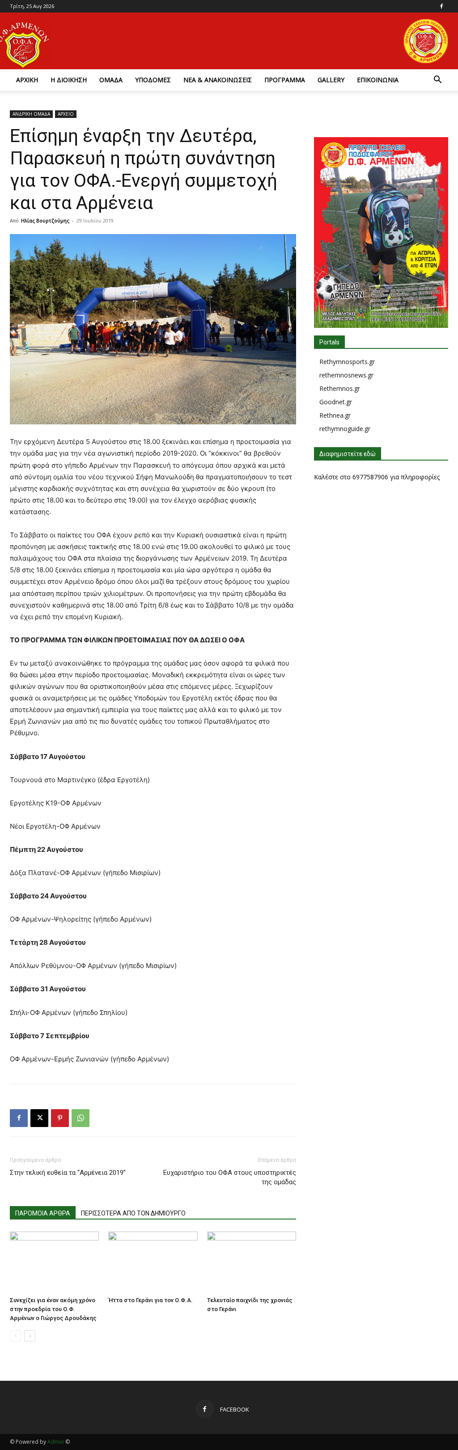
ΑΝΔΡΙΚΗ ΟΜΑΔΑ (31, 114)
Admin (55, 1442)
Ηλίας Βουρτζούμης (45, 220)
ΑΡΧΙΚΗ (27, 79)
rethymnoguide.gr (344, 428)
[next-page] (29, 1335)
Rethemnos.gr (339, 388)
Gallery (331, 79)
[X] (39, 1118)
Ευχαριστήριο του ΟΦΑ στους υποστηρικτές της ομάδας (229, 1177)
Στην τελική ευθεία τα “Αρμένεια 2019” (68, 1173)
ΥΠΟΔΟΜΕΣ (153, 79)
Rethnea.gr (335, 415)
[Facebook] (441, 6)
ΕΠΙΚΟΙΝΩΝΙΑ (378, 79)
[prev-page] (15, 1335)
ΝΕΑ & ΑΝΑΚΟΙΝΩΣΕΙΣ (217, 79)
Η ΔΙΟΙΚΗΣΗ (69, 79)
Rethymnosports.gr (347, 361)
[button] (437, 80)
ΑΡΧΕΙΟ (66, 114)
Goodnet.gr (335, 402)
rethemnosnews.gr (346, 375)
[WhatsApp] (80, 1118)
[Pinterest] (60, 1118)
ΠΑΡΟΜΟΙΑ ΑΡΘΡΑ (42, 1213)
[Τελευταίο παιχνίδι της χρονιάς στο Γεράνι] (251, 1262)
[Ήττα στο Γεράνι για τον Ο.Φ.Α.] (152, 1262)
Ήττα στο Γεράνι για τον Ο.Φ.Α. (150, 1300)
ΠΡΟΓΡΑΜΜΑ (284, 79)
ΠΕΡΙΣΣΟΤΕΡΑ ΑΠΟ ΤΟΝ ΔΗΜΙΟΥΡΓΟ (133, 1213)
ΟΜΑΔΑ (111, 79)
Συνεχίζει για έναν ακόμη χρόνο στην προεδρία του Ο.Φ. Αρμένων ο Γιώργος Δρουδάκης (53, 1309)
